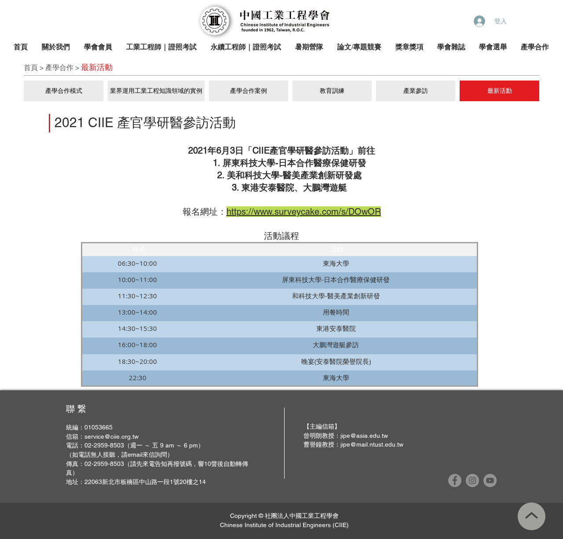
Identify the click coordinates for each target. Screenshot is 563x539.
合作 (66, 67)
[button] (56, 47)
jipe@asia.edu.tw (364, 435)
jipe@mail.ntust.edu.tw (371, 444)
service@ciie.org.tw (111, 436)
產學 (52, 67)
